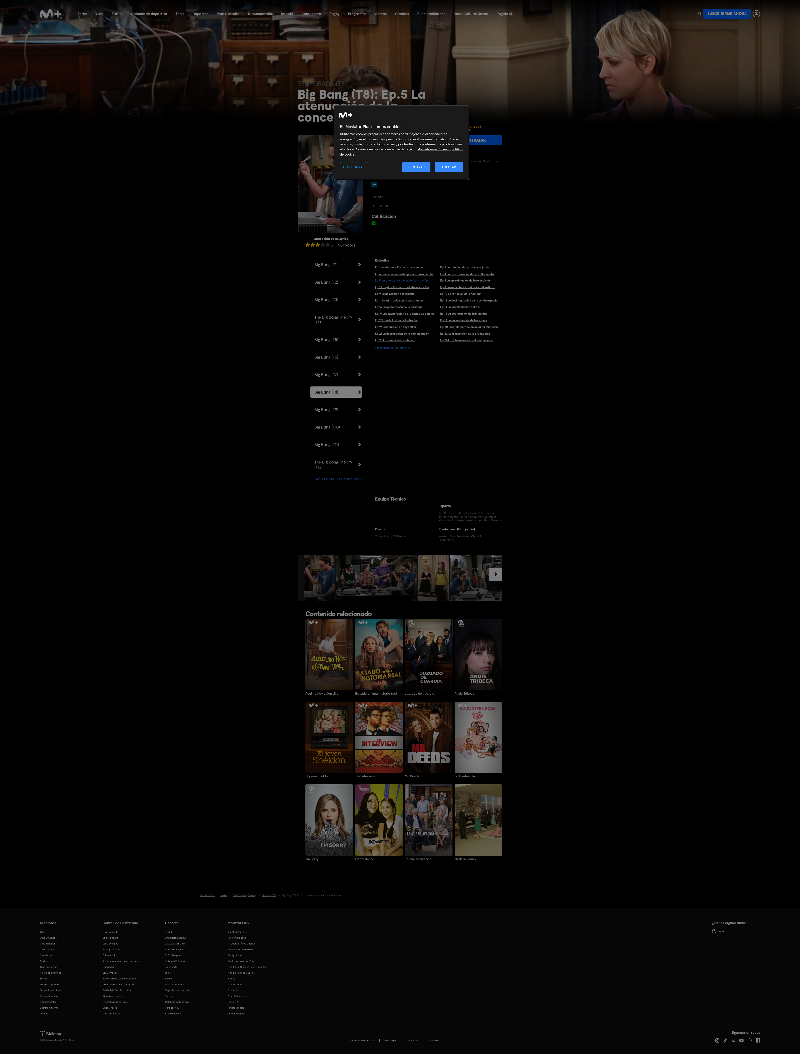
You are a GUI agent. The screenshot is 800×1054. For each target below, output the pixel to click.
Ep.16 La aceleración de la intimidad (463, 313)
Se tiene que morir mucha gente (120, 961)
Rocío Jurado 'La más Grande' (119, 978)
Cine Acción (46, 955)
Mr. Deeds (412, 776)
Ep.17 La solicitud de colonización (396, 320)
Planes (231, 978)
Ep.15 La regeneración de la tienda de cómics (404, 313)
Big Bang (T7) (326, 374)
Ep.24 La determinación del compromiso (466, 340)
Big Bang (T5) (326, 339)
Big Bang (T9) (326, 409)
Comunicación (236, 1013)
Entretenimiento (49, 1007)
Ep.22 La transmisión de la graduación (465, 333)
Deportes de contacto (177, 990)
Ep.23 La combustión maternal (395, 340)
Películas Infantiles (50, 972)
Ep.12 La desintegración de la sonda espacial (469, 300)
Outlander (108, 967)
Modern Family (465, 859)
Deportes (200, 13)
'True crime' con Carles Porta (118, 984)
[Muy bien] (327, 244)
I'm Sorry (311, 859)
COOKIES (434, 1040)
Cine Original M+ (49, 937)
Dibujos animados (112, 996)
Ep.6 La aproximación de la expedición (465, 280)
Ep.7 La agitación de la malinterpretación (402, 287)
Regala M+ (505, 13)
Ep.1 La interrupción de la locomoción (399, 267)
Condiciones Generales (241, 949)
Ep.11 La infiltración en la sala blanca (399, 300)
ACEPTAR (449, 167)
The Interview (365, 776)
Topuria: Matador (174, 984)
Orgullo (44, 1013)
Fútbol (117, 13)
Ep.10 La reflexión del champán (460, 293)
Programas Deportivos (115, 1001)
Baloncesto (311, 13)
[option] (320, 578)
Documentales (260, 13)
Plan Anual (234, 990)
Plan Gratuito (228, 13)
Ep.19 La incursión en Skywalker (395, 327)
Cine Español (47, 943)
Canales (402, 13)
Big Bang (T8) (326, 392)
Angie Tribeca (465, 693)
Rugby (334, 13)
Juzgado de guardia (419, 693)
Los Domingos (110, 943)
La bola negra (110, 937)
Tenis (180, 13)
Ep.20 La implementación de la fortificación (469, 327)
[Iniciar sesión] (756, 13)
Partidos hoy (172, 1007)
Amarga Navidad (111, 949)
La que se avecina (418, 859)
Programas (357, 13)
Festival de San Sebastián (116, 990)
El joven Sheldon (317, 776)
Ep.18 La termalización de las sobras (463, 320)
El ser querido (110, 932)
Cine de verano (48, 967)
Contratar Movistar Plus (241, 961)
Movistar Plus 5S (111, 1013)
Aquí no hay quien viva (322, 693)
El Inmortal (108, 955)
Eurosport (170, 996)
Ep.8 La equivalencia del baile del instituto (467, 287)
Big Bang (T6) (326, 357)
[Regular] (317, 244)
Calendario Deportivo (177, 1001)
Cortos (381, 13)
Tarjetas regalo (236, 1007)
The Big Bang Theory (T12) (333, 465)
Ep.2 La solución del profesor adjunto (464, 267)
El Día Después (173, 955)
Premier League (174, 949)
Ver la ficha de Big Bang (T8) (393, 347)
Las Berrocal (109, 972)
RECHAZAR (416, 167)
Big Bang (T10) (327, 427)
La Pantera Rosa (467, 776)
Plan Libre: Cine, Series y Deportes (247, 967)
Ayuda (721, 931)
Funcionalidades (431, 13)
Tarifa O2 (233, 1001)
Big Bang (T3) (326, 299)
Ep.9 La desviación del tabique (395, 293)
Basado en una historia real (376, 693)
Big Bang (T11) (326, 444)
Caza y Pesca (109, 1007)
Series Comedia (49, 996)
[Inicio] (50, 13)
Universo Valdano (175, 961)
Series (83, 13)
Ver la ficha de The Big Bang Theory (339, 478)
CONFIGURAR (354, 167)
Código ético (235, 955)
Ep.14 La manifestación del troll (460, 307)
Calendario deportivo (149, 13)
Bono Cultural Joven (471, 13)
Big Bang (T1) (326, 264)
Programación (173, 1013)
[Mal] (312, 244)
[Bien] (322, 244)
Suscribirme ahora (727, 13)
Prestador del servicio (361, 1040)
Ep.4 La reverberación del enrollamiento (467, 274)
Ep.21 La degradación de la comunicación (402, 333)
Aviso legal (390, 1040)
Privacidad (413, 1040)
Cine (99, 13)
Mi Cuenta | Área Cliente (241, 943)
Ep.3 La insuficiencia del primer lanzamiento (404, 274)
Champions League (176, 937)
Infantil (287, 13)
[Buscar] (699, 14)
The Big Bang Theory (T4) (333, 320)
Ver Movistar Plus (237, 932)
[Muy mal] (307, 244)
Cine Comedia (48, 949)
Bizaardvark (364, 859)
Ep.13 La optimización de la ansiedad (398, 307)
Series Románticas (50, 990)
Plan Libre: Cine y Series (241, 972)
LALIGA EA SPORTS (175, 943)
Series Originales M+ (51, 984)
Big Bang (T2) (326, 282)
